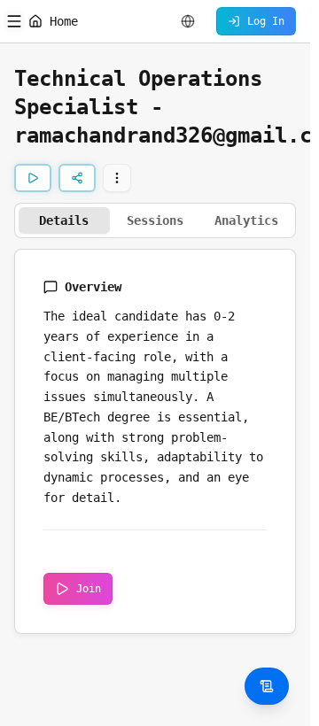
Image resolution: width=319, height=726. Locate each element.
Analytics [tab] (246, 220)
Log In (265, 21)
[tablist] (155, 220)
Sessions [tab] (155, 220)
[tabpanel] (155, 441)
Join (88, 589)
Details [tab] (64, 220)
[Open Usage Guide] (267, 686)
